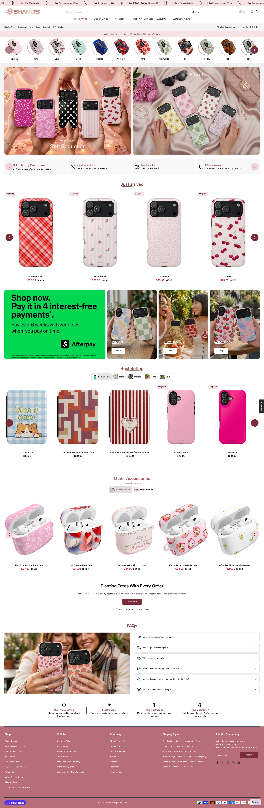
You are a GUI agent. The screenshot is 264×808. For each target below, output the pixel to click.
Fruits (172, 746)
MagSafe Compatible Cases (17, 767)
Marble (180, 746)
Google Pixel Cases (13, 751)
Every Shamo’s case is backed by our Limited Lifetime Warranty (132, 34)
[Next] (254, 50)
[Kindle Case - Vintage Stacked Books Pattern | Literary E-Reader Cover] (29, 417)
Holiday (181, 756)
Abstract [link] (121, 59)
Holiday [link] (206, 59)
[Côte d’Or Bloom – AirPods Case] (235, 530)
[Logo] (23, 12)
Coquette (182, 761)
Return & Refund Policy (67, 751)
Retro (189, 756)
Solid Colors (191, 746)
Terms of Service (64, 756)
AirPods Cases (11, 772)
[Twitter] (222, 763)
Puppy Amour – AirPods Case (183, 565)
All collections (11, 782)
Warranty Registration (67, 767)
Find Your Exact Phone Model (17, 787)
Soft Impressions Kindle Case (183, 452)
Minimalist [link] (164, 59)
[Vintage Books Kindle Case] (81, 417)
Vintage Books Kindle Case (81, 452)
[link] (83, 18)
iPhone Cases (11, 741)
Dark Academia (196, 761)
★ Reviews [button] (261, 406)
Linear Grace (36, 276)
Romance (228, 276)
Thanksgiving (200, 756)
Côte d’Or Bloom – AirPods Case (234, 565)
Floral (198, 741)
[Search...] (198, 12)
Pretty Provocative (100, 276)
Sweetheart (164, 276)
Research (46, 27)
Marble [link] (99, 59)
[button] (258, 12)
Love (165, 746)
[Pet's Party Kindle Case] (132, 417)
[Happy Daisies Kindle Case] (235, 417)
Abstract (189, 741)
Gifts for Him (187, 767)
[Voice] (193, 12)
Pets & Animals (181, 751)
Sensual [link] (14, 59)
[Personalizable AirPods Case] (132, 530)
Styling (61, 27)
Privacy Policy (63, 746)
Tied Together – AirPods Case (29, 565)
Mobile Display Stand (14, 777)
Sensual (179, 741)
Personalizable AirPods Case (132, 565)
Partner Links (115, 756)
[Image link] (14, 50)
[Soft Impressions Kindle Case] (183, 417)
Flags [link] (185, 59)
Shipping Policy (64, 741)
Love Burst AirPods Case (81, 565)
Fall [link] (227, 59)
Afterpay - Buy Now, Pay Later (71, 772)
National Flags (169, 756)
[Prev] (9, 50)
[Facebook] (217, 763)
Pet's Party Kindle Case (132, 452)
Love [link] (57, 59)
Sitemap (113, 761)
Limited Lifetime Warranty (68, 761)
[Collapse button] (196, 637)
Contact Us (115, 746)
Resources (114, 767)
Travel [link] (249, 59)
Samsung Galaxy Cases (15, 746)
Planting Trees (9, 27)
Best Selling (10, 756)
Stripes (176, 767)
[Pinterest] (227, 763)
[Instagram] (233, 763)
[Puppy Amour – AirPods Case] (183, 530)
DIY (54, 27)
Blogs (38, 27)
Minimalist (167, 751)
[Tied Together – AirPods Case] (29, 530)
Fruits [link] (142, 59)
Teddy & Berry (169, 761)
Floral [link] (35, 59)
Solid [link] (78, 59)
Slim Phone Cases (12, 761)
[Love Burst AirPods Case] (81, 530)
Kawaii (193, 751)
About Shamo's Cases (119, 741)
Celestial (166, 767)
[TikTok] (238, 763)
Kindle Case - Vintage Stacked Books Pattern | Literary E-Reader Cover (29, 453)
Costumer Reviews (25, 27)
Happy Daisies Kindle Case (235, 452)
